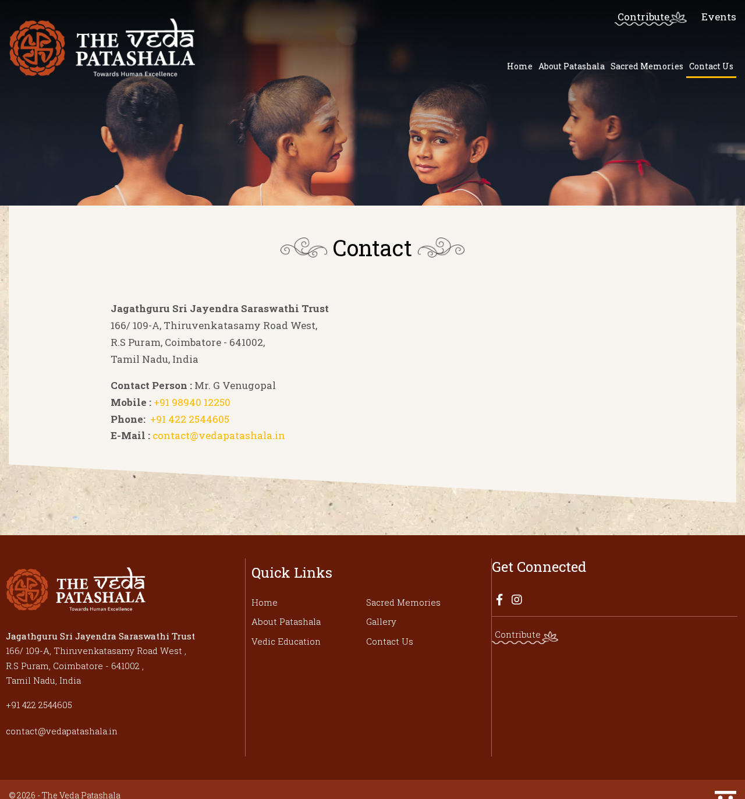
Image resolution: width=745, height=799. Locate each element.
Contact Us (711, 66)
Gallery (381, 621)
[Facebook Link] (499, 599)
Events (718, 16)
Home (520, 66)
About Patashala (571, 66)
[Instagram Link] (517, 599)
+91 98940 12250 (190, 402)
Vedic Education (286, 641)
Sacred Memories (647, 66)
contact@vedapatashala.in (217, 435)
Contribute (643, 16)
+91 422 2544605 (187, 419)
